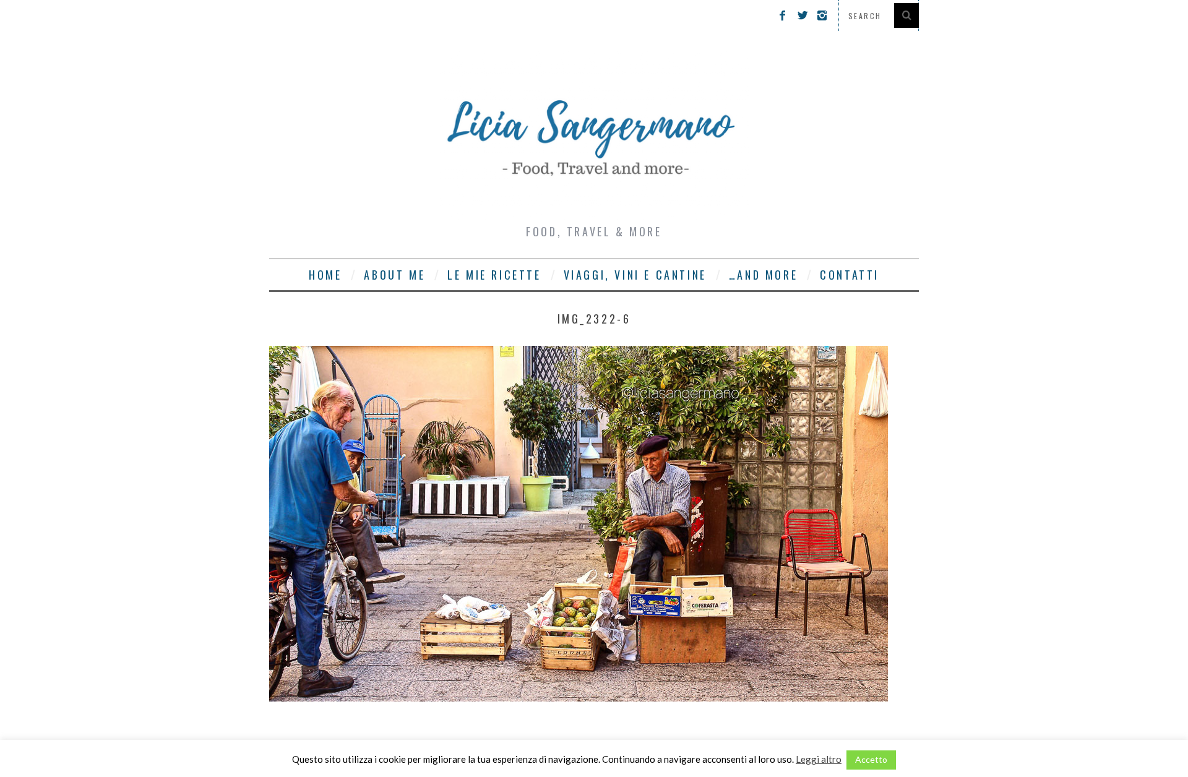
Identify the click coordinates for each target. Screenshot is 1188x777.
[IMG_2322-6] (578, 697)
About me (394, 275)
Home (325, 275)
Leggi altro (819, 759)
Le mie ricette (494, 275)
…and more (763, 275)
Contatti (849, 275)
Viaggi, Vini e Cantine (635, 275)
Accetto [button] (871, 759)
